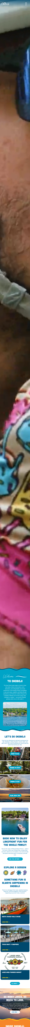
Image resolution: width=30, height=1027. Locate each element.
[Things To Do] (15, 753)
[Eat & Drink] (15, 781)
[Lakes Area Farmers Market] (15, 967)
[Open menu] (26, 3)
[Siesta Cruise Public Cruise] (15, 912)
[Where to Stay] (15, 767)
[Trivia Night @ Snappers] (15, 939)
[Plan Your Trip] (15, 795)
